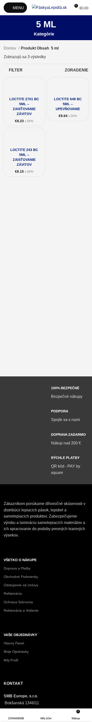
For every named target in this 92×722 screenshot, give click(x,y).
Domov (10, 48)
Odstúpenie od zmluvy (21, 585)
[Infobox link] (46, 392)
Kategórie (44, 34)
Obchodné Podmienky (21, 577)
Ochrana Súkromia (18, 602)
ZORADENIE (76, 70)
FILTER (16, 70)
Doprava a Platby (17, 568)
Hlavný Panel (14, 643)
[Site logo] (49, 7)
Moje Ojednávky (16, 652)
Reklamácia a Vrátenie (21, 610)
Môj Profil (11, 660)
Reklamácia (13, 593)
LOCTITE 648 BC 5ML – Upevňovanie (68, 104)
